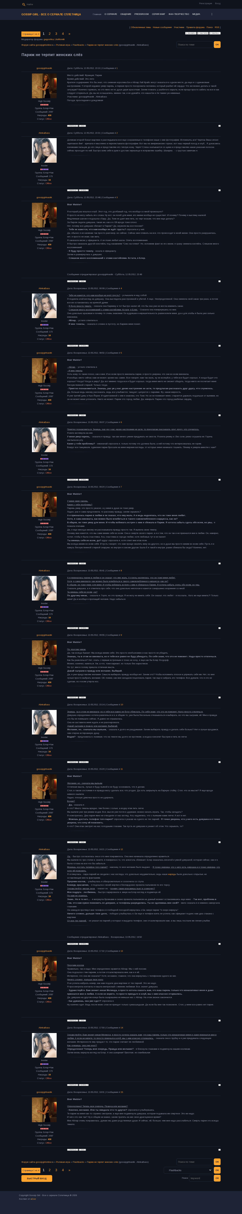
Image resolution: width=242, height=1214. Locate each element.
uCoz (33, 1199)
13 (122, 951)
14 (122, 1027)
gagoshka (49, 39)
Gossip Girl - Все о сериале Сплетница (51, 14)
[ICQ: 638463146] (82, 126)
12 (122, 849)
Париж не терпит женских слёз (102, 45)
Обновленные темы (141, 27)
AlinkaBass (44, 133)
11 (122, 769)
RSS (217, 27)
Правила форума (195, 27)
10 (122, 704)
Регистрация (205, 3)
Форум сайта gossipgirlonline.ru (37, 45)
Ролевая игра (63, 45)
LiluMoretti (60, 39)
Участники (179, 27)
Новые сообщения (162, 27)
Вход (218, 3)
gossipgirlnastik (44, 68)
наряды (172, 874)
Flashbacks (78, 45)
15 (122, 1092)
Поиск (210, 27)
